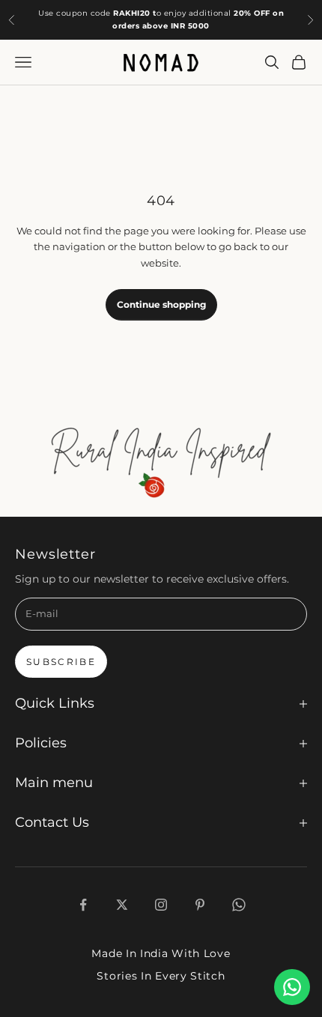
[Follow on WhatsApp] (238, 904)
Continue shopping (161, 304)
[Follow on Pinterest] (199, 904)
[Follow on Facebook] (83, 904)
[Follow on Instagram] (161, 904)
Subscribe (61, 661)
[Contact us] (292, 987)
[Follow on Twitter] (122, 904)
